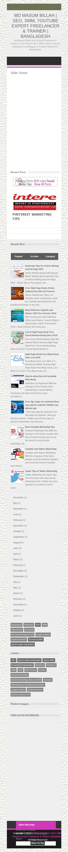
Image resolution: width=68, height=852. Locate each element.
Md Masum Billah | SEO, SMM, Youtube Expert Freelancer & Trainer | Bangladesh (35, 26)
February (17, 520)
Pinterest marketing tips (31, 216)
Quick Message (27, 824)
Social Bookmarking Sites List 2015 (26, 680)
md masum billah (36, 639)
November (18, 509)
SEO (38, 625)
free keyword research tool (22, 635)
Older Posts (54, 230)
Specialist (48, 680)
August (16, 542)
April (15, 554)
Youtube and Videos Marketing (40, 449)
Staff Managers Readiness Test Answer (27, 685)
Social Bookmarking (19, 675)
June (15, 514)
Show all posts (42, 184)
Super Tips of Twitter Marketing (41, 471)
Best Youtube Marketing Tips (40, 427)
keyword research (18, 639)
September (18, 537)
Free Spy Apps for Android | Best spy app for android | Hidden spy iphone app (42, 405)
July (15, 582)
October (17, 531)
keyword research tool (20, 694)
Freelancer (28, 625)
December (18, 497)
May (15, 503)
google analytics (43, 635)
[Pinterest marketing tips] (34, 200)
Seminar (42, 670)
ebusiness (29, 630)
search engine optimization (22, 644)
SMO (20, 670)
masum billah (48, 660)
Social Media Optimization (22, 665)
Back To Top (37, 843)
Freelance (40, 665)
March (16, 559)
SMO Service (16, 630)
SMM (45, 625)
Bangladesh (16, 625)
